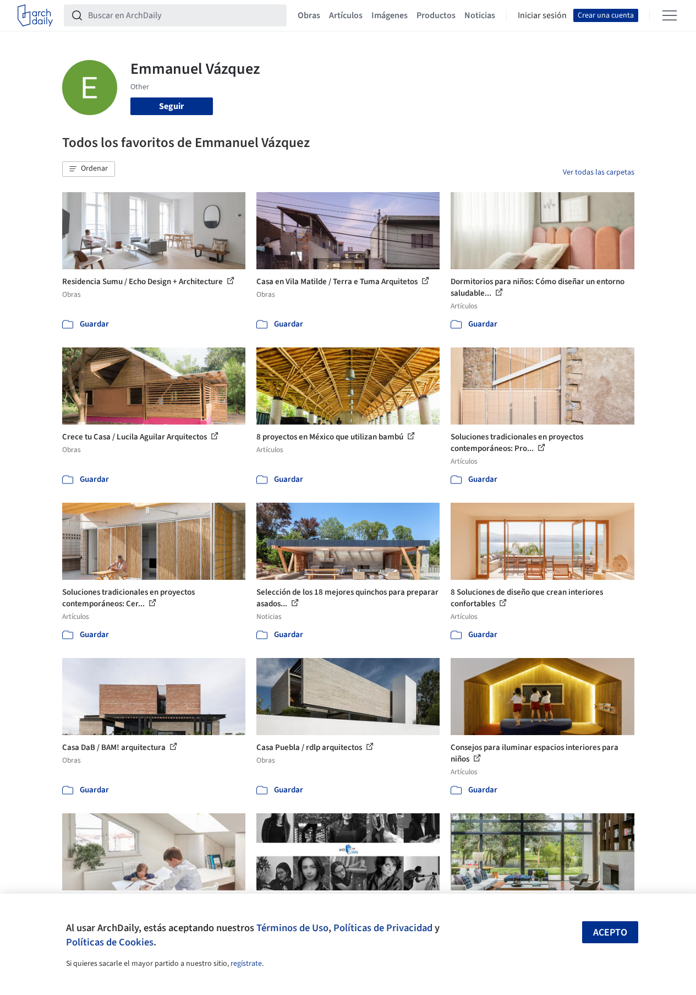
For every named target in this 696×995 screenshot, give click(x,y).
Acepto (610, 932)
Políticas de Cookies (110, 942)
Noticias (479, 15)
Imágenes (389, 15)
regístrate (246, 963)
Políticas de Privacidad (382, 928)
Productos (436, 15)
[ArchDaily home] (35, 15)
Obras (309, 15)
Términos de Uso (292, 928)
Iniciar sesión (542, 15)
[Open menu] (669, 15)
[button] (88, 169)
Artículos (346, 15)
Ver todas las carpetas (598, 172)
